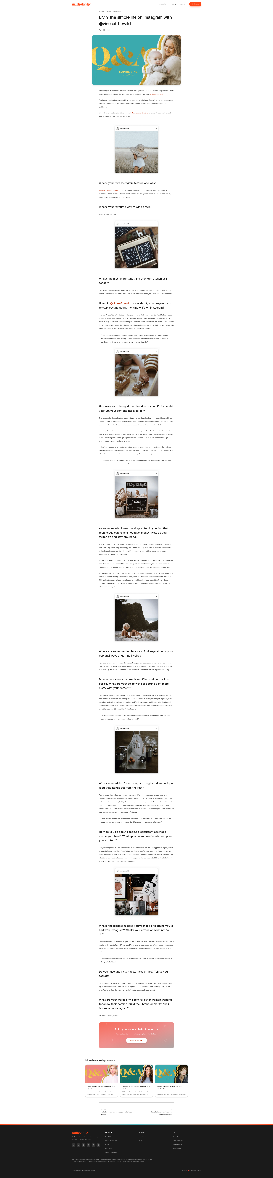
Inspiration (182, 4)
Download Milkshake (136, 1040)
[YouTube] (83, 1145)
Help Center (142, 1137)
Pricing (173, 4)
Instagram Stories (105, 190)
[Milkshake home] (81, 4)
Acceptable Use (177, 1144)
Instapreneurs (117, 11)
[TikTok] (98, 1145)
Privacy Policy (177, 1137)
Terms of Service (178, 1140)
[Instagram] (73, 1145)
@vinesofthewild (156, 94)
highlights (117, 190)
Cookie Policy (177, 1148)
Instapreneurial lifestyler (139, 113)
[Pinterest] (88, 1145)
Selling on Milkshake (111, 1140)
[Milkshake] (78, 1145)
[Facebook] (93, 1145)
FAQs (140, 1140)
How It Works (162, 4)
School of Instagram (105, 11)
